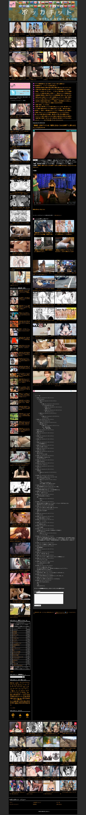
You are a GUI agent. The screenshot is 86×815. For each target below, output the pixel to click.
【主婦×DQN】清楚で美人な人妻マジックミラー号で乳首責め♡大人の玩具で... (53, 89)
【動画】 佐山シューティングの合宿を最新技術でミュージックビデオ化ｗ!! (52, 112)
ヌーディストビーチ (19, 689)
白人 (11, 701)
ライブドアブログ (15, 658)
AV (11, 683)
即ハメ (21, 694)
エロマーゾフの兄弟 (16, 651)
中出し (24, 692)
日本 (25, 697)
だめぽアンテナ (15, 634)
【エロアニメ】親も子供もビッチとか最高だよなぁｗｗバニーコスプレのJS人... (53, 99)
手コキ (20, 696)
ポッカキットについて (14, 804)
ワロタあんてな (15, 638)
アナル (27, 682)
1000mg (13, 646)
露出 (17, 703)
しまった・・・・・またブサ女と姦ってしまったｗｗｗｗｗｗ (49, 120)
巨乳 (16, 696)
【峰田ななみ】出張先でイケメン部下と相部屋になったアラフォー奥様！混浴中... (53, 97)
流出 (15, 699)
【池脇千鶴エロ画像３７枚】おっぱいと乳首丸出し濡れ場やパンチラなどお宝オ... (53, 118)
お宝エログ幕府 (15, 655)
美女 (25, 701)
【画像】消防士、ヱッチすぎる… (42, 104)
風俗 (26, 703)
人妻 (13, 694)
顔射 (23, 703)
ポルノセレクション (16, 648)
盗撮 (15, 701)
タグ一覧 (58, 802)
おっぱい (15, 683)
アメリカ (68, 130)
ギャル (14, 686)
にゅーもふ (14, 636)
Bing (13, 650)
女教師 (12, 696)
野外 (13, 703)
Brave (13, 661)
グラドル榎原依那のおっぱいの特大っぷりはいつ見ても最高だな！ (50, 83)
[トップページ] (12, 4)
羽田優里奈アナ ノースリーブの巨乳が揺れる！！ (46, 85)
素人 (18, 701)
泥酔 (11, 698)
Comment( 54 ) (74, 391)
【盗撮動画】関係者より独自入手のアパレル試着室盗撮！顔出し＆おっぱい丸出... (53, 95)
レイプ (14, 692)
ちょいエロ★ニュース (16, 643)
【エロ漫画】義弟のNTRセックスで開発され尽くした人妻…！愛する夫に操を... (53, 108)
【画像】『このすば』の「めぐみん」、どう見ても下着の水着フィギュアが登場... (53, 91)
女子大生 (26, 694)
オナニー (21, 685)
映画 (28, 696)
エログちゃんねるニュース (17, 656)
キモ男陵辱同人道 (15, 644)
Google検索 (14, 631)
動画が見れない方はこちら (39, 209)
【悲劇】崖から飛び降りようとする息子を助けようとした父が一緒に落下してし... (53, 106)
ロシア (19, 693)
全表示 (12, 671)
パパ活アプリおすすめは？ (17, 665)
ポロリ (23, 691)
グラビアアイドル (73, 130)
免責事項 (35, 804)
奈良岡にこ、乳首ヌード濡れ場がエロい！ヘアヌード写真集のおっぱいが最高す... (53, 110)
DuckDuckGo (15, 660)
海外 (19, 699)
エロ (34, 130)
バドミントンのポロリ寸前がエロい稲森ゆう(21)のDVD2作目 (48, 102)
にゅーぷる (14, 639)
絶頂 (21, 701)
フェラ (18, 691)
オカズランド (15, 641)
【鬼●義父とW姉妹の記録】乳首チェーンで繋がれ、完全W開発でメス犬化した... (53, 101)
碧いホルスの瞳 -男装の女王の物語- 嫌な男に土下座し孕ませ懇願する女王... (52, 114)
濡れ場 (24, 698)
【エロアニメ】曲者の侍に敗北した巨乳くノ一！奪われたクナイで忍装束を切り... (53, 93)
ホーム (11, 802)
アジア (22, 683)
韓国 (20, 703)
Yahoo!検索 (14, 633)
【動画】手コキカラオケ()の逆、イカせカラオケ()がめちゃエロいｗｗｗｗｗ (65, 613)
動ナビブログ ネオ (16, 653)
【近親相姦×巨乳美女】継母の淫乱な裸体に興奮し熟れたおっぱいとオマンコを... (53, 87)
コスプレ (20, 686)
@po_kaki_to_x (58, 215)
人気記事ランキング (37, 802)
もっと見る (13, 707)
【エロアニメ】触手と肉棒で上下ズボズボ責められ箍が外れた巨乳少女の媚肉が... (53, 116)
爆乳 (28, 698)
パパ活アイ (14, 663)
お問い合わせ (59, 804)
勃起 (16, 694)
